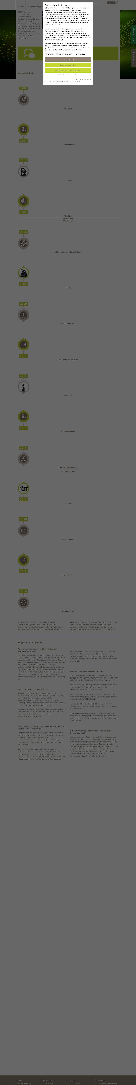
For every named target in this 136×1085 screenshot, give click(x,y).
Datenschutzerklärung (52, 25)
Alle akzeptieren (68, 59)
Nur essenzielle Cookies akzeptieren (68, 70)
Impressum (78, 79)
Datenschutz (87, 79)
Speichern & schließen (68, 65)
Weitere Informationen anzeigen (68, 75)
